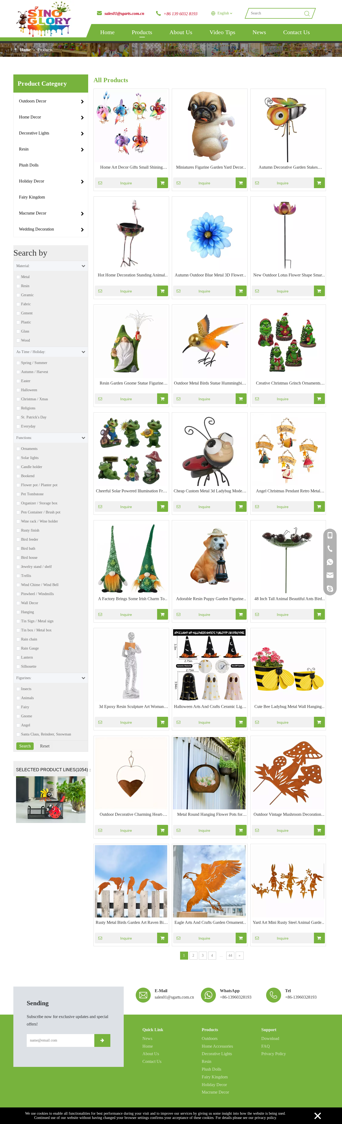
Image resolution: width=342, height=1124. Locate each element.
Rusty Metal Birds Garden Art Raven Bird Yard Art (131, 923)
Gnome (26, 716)
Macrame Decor (215, 1092)
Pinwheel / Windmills (37, 594)
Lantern (27, 657)
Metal (25, 277)
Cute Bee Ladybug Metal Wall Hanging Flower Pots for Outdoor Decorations (288, 707)
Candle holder (31, 467)
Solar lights (29, 458)
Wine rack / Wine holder (39, 521)
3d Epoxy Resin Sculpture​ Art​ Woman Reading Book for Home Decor (131, 707)
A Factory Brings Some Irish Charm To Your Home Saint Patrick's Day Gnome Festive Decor (131, 599)
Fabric (26, 304)
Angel (25, 725)
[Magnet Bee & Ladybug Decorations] (51, 799)
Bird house (29, 558)
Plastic (26, 322)
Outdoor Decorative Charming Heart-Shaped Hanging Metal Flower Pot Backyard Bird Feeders (131, 815)
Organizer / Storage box (39, 503)
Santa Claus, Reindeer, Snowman (46, 734)
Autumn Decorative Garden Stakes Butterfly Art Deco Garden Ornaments (288, 168)
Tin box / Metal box (36, 630)
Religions (28, 408)
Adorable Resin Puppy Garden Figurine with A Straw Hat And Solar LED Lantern (209, 599)
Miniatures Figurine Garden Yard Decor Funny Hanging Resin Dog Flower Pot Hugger (209, 168)
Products (142, 32)
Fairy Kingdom (215, 1077)
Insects (26, 689)
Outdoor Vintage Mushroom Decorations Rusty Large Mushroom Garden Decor (288, 815)
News (259, 32)
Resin (25, 286)
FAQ (265, 1046)
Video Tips (222, 32)
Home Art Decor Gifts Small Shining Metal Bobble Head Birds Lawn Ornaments (131, 168)
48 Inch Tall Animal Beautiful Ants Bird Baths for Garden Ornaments (288, 599)
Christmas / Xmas (34, 399)
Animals (27, 698)
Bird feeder (29, 539)
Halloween (29, 390)
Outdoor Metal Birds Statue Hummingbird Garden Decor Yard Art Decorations (209, 384)
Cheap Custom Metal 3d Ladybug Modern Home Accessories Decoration (210, 491)
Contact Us (296, 32)
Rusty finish (30, 530)
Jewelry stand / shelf (36, 567)
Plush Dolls (211, 1069)
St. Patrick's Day (33, 417)
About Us (180, 32)
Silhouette (28, 666)
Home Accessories (217, 1046)
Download (270, 1038)
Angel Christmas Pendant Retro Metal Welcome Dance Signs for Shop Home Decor (288, 491)
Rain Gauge (30, 648)
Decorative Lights (217, 1053)
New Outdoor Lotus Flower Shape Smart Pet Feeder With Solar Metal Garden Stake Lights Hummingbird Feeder (288, 276)
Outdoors (209, 1038)
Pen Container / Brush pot (40, 512)
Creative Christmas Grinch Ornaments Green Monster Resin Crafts (288, 384)
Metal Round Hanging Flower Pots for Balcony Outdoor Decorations (209, 815)
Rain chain (29, 639)
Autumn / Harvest (34, 372)
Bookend (27, 476)
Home (107, 32)
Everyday (28, 426)
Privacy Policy (273, 1053)
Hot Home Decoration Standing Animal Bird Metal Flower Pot (131, 276)
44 (230, 955)
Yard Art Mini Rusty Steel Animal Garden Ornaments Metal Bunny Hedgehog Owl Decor (288, 923)
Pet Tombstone (32, 494)
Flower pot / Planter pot (39, 485)
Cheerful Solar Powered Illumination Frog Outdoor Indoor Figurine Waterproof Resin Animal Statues (131, 491)
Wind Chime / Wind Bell (40, 585)
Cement (27, 313)
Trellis (26, 576)
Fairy (25, 707)
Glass (25, 331)
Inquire (126, 183)
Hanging (27, 612)
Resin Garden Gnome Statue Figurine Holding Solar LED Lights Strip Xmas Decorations (131, 384)
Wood (25, 340)
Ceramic (27, 295)
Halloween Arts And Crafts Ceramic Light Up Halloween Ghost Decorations (209, 707)
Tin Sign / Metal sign (37, 621)
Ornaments (29, 449)
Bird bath (28, 549)
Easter (25, 381)
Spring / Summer (34, 363)
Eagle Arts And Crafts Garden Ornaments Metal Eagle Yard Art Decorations (209, 923)
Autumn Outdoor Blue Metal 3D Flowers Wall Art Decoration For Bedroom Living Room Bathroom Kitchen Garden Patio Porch (210, 276)
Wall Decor (29, 603)
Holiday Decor (214, 1084)
